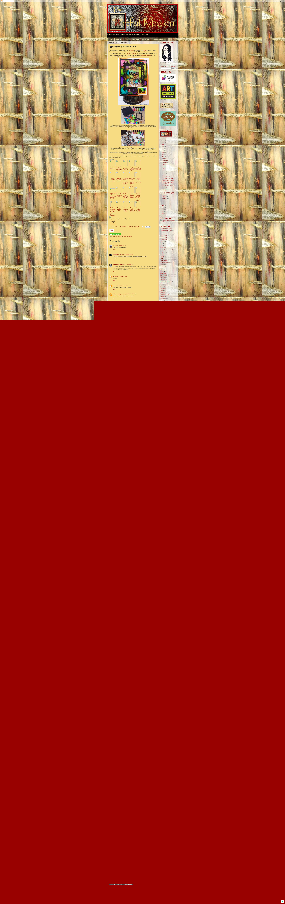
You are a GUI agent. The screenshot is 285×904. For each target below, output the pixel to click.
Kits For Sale (145, 39)
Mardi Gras (162, 326)
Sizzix (161, 364)
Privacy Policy (112, 884)
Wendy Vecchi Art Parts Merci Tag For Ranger (168, 177)
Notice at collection (133, 902)
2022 (163, 148)
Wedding (162, 398)
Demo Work (163, 288)
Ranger (145, 50)
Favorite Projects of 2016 (165, 439)
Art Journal (162, 252)
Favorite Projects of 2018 (165, 443)
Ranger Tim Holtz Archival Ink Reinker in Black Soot (113, 196)
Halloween (162, 311)
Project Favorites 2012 (165, 432)
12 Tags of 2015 (163, 237)
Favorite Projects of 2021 (165, 449)
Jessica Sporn (163, 317)
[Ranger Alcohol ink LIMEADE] (138, 165)
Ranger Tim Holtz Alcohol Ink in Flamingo (119, 168)
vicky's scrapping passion (118, 294)
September (165, 164)
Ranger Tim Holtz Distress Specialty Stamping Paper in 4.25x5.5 (132, 182)
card (114, 236)
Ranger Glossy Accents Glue (138, 209)
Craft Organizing (164, 284)
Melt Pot (162, 330)
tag (161, 418)
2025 (163, 142)
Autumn (162, 256)
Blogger (145, 896)
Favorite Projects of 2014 (165, 435)
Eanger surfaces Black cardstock (132, 195)
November (165, 160)
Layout (161, 320)
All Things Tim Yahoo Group (166, 249)
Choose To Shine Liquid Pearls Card (168, 183)
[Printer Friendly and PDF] (115, 234)
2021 (163, 150)
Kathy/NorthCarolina (118, 264)
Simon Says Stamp (164, 362)
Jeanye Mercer (163, 315)
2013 (163, 209)
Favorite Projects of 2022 (165, 450)
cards (161, 412)
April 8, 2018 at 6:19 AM (128, 264)
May (164, 173)
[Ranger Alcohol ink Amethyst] (119, 177)
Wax (161, 390)
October (165, 162)
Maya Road (162, 328)
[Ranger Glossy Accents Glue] (138, 206)
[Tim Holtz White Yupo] (112, 165)
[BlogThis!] (147, 227)
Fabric (161, 300)
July (164, 168)
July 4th (162, 318)
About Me (118, 39)
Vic (113, 245)
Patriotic (162, 345)
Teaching (162, 371)
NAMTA (162, 339)
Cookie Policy (119, 884)
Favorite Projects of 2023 (165, 452)
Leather (162, 322)
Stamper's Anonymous (131, 53)
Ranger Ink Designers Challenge (167, 352)
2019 (163, 154)
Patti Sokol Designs (164, 347)
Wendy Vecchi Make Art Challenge (167, 402)
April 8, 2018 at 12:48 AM (120, 245)
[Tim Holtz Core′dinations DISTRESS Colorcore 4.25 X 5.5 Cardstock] (113, 206)
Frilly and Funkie (164, 714)
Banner (161, 258)
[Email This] (145, 227)
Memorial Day (163, 332)
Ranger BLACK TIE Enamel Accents (132, 209)
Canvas (161, 271)
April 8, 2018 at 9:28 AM (121, 276)
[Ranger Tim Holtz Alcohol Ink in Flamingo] (119, 165)
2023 (163, 146)
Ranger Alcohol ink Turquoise (112, 180)
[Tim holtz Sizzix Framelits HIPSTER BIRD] (125, 192)
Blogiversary (163, 266)
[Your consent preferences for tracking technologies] (282, 901)
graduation (162, 414)
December (165, 158)
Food (161, 305)
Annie (114, 302)
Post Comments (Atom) (120, 346)
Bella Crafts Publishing (165, 262)
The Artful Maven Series (165, 377)
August (165, 166)
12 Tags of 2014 (163, 235)
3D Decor (162, 241)
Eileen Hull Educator (164, 294)
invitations (162, 416)
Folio (161, 303)
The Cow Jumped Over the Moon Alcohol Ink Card (168, 193)
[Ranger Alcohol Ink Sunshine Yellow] (132, 165)
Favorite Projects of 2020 (165, 447)
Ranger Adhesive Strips (119, 209)
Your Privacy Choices (147, 902)
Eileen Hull (162, 292)
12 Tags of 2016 (163, 239)
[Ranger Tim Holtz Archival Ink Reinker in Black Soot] (112, 190)
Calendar (126, 39)
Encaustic (162, 296)
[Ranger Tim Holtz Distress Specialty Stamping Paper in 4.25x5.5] (132, 177)
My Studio (162, 337)
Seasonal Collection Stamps (166, 360)
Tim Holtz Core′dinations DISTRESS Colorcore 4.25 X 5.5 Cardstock (113, 211)
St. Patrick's (163, 368)
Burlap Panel (163, 267)
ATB (161, 243)
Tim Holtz (131, 50)
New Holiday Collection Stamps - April (168, 186)
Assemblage (162, 254)
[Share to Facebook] (149, 227)
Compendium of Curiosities (166, 281)
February (165, 198)
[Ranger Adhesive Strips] (119, 206)
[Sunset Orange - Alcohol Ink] (125, 165)
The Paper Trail (163, 379)
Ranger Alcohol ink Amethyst (119, 180)
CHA (116, 236)
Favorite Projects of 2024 (159, 39)
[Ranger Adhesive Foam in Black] (125, 206)
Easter (161, 290)
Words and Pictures (117, 254)
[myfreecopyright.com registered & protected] (168, 221)
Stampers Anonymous (165, 369)
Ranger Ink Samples (127, 236)
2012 (163, 211)
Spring (161, 366)
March (164, 196)
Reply (114, 249)
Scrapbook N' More (164, 358)
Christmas (162, 277)
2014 (163, 207)
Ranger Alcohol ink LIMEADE (138, 168)
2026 (163, 140)
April (164, 175)
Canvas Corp (163, 273)
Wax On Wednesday (164, 392)
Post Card (162, 349)
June (164, 171)
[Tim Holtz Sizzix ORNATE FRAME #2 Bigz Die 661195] (138, 192)
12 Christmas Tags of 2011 (166, 230)
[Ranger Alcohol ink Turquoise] (112, 177)
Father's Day (163, 302)
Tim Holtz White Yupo (112, 167)
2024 (163, 144)
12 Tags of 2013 (163, 234)
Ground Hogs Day (164, 309)
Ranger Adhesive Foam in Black (125, 209)
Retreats (162, 356)
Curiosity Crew (163, 712)
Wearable (162, 396)
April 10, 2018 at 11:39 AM (122, 302)
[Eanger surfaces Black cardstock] (132, 192)
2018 (163, 156)
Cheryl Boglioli (163, 275)
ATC (161, 245)
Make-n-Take (163, 324)
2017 (163, 201)
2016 (163, 203)
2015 (163, 205)
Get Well (162, 307)
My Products (135, 39)
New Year (162, 341)
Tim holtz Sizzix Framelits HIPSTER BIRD (125, 196)
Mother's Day (163, 334)
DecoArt (162, 286)
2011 (163, 213)
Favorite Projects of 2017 (165, 441)
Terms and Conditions (128, 884)
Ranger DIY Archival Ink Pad (119, 195)
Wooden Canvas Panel (165, 407)
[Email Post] (143, 226)
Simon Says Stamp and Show (166, 718)
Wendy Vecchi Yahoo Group (166, 405)
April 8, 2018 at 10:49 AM (130, 294)
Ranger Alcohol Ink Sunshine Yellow (132, 168)
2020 (163, 152)
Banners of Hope (164, 260)
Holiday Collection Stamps (166, 313)
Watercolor (162, 388)
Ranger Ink (120, 236)
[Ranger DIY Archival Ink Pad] (119, 192)
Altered (162, 251)
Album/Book (163, 247)
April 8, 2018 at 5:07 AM (127, 254)
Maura (114, 285)
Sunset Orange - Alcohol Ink (125, 168)
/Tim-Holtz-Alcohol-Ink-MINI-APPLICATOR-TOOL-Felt (125, 182)
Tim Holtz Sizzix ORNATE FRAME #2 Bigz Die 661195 (138, 197)
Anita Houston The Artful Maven (121, 226)
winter (161, 420)
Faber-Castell (163, 298)
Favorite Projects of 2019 (165, 445)
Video (161, 386)
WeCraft (162, 394)
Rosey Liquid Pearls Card (168, 180)
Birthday (162, 264)
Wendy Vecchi (163, 400)
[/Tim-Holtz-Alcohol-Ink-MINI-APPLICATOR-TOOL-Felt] (125, 177)
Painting (162, 343)
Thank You (162, 373)
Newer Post (112, 343)
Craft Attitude (163, 283)
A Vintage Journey (164, 703)
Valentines (162, 385)
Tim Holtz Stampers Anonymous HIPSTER (138, 180)
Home (111, 39)
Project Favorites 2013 (165, 434)
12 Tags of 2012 (163, 232)
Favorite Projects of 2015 (165, 437)
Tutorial (162, 383)
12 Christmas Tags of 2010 (166, 228)
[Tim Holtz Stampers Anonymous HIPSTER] (138, 177)
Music (161, 335)
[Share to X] (148, 227)
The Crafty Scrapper (146, 55)
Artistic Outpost (163, 705)
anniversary (162, 409)
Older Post (154, 343)
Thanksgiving (163, 375)
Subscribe (168, 482)
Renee (114, 276)
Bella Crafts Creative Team (166, 710)
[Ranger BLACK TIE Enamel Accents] (132, 206)
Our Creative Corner (164, 716)
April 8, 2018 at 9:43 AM (122, 285)
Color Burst (162, 279)
